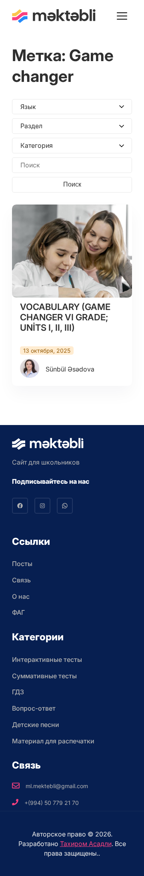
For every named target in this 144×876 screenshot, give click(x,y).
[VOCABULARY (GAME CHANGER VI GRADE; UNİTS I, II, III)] (72, 251)
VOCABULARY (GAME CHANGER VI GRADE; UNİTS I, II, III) (65, 317)
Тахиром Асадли (86, 844)
